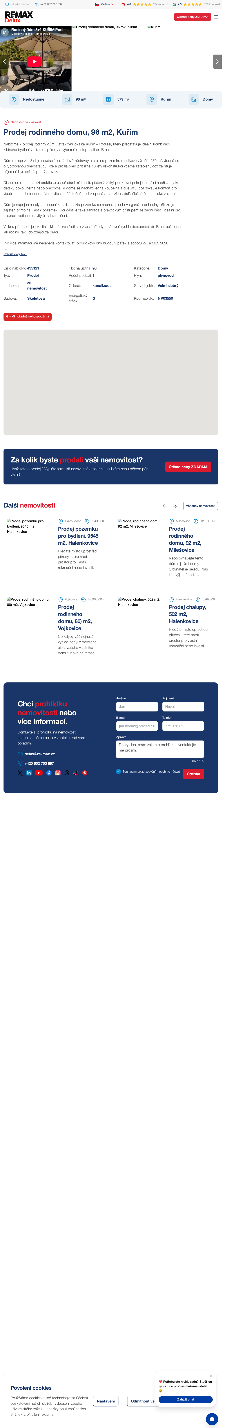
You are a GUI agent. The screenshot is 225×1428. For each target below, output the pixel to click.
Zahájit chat (185, 1399)
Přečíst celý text (15, 254)
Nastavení (106, 1401)
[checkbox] (118, 771)
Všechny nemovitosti (200, 506)
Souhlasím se (131, 771)
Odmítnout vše (144, 1401)
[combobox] (104, 4)
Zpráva (121, 737)
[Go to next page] (175, 506)
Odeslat (193, 774)
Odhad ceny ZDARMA (192, 17)
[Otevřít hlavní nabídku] (216, 16)
